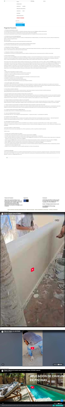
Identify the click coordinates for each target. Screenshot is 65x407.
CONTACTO (18, 10)
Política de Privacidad (30, 209)
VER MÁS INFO (19, 3)
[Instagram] (27, 200)
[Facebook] (25, 200)
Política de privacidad (59, 405)
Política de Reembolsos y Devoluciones (41, 209)
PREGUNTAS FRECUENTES (21, 8)
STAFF (23, 10)
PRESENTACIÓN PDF (20, 15)
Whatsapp (32, 1)
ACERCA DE (18, 6)
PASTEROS (18, 13)
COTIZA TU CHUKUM (20, 17)
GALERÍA (23, 6)
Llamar (44, 1)
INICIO (18, 1)
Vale (53, 405)
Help (62, 400)
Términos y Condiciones (53, 209)
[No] (63, 405)
